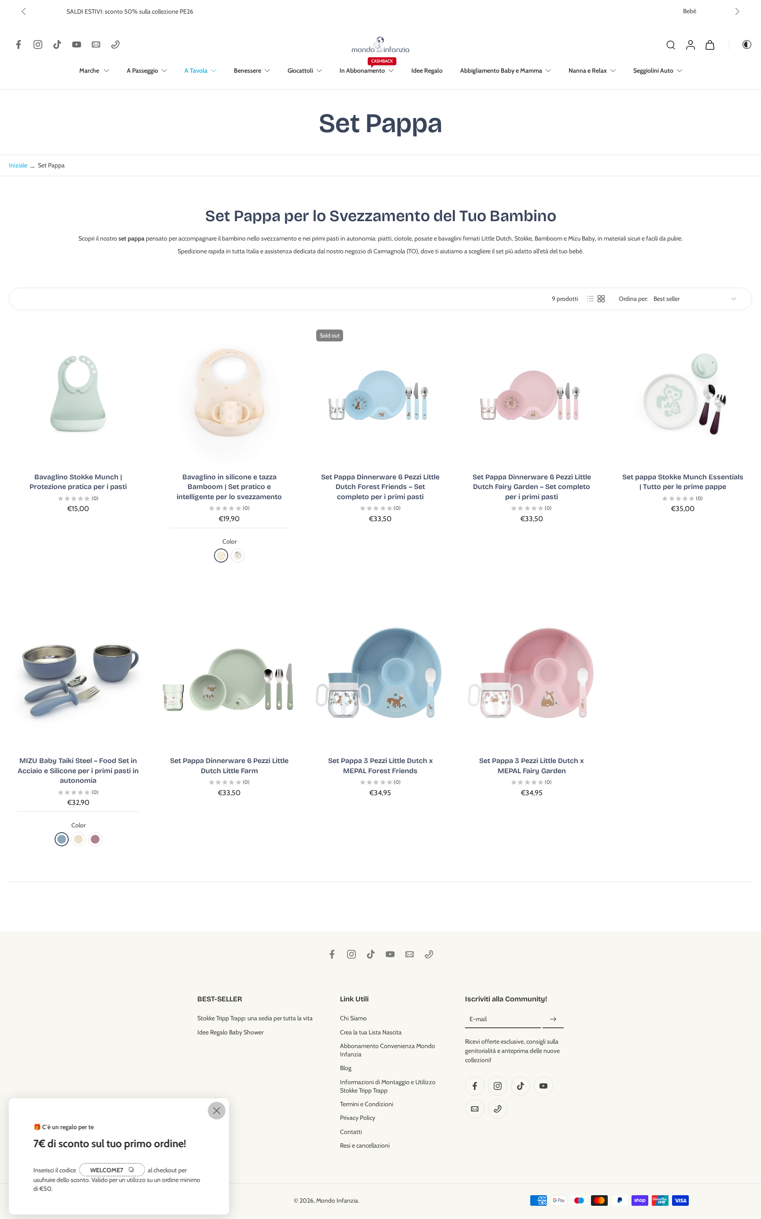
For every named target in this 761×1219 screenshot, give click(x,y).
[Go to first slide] (737, 11)
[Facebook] (18, 44)
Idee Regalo (427, 70)
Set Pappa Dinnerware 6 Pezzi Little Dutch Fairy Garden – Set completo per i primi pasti (532, 487)
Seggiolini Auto (653, 70)
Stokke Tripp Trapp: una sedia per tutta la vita (255, 1018)
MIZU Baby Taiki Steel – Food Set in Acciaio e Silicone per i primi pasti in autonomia (78, 770)
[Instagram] (38, 44)
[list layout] (590, 298)
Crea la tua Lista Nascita (371, 1032)
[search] (670, 44)
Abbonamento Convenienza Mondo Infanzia (387, 1049)
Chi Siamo (353, 1018)
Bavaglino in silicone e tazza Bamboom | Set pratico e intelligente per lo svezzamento (229, 487)
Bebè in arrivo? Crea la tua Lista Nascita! (350, 11)
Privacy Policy (357, 1118)
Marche (89, 70)
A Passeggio (142, 70)
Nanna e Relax (588, 70)
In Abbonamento (362, 70)
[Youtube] (76, 44)
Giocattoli (300, 70)
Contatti (351, 1131)
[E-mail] (96, 44)
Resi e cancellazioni (365, 1145)
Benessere (247, 70)
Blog (345, 1068)
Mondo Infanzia (337, 1200)
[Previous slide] (24, 11)
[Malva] (95, 839)
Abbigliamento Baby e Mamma (501, 70)
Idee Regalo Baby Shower (230, 1032)
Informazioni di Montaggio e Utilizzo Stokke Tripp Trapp (388, 1086)
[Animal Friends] (221, 555)
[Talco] (78, 839)
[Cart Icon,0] (709, 44)
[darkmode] (740, 44)
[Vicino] (216, 1110)
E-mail (478, 1019)
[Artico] (61, 839)
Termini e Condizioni (366, 1104)
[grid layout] (601, 298)
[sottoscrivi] (553, 1019)
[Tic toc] (57, 44)
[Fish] (238, 555)
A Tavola (196, 70)
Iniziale (19, 165)
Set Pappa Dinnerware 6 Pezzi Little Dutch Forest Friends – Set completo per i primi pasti (380, 487)
